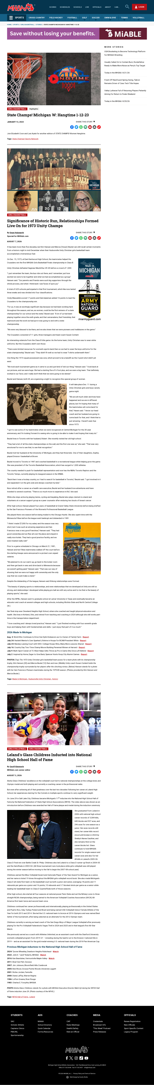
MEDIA (96, 1015)
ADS (40, 1015)
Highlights (33, 109)
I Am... (116, 7)
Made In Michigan (20, 679)
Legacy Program (131, 1032)
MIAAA (41, 1021)
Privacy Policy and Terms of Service (84, 1073)
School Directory (45, 1025)
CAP (68, 1021)
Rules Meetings (73, 1025)
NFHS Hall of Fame (20, 997)
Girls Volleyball (17, 749)
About (108, 7)
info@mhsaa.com (89, 1067)
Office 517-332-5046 (65, 1067)
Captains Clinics (17, 1028)
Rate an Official (73, 1032)
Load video (58, 91)
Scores (52, 7)
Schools (78, 7)
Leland (32, 997)
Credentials (98, 1021)
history (55, 679)
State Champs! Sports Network (25, 139)
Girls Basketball (27, 24)
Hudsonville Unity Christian (39, 679)
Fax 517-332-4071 (77, 1067)
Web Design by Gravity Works (79, 1077)
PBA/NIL (14, 1032)
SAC (12, 1021)
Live (87, 7)
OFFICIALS (130, 1015)
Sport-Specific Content (133, 1028)
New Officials (129, 1025)
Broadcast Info (99, 1025)
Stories (39, 24)
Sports (16, 24)
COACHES (72, 1015)
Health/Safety (72, 1028)
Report (86, 637)
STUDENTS (16, 1015)
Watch (56, 951)
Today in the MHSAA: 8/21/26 (117, 73)
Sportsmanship (17, 1035)
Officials (97, 7)
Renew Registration (132, 1021)
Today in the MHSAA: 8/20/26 (117, 101)
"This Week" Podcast (101, 1028)
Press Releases (99, 1032)
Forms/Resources (45, 1032)
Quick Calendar (44, 1028)
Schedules (65, 7)
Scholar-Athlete (17, 1025)
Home (9, 24)
